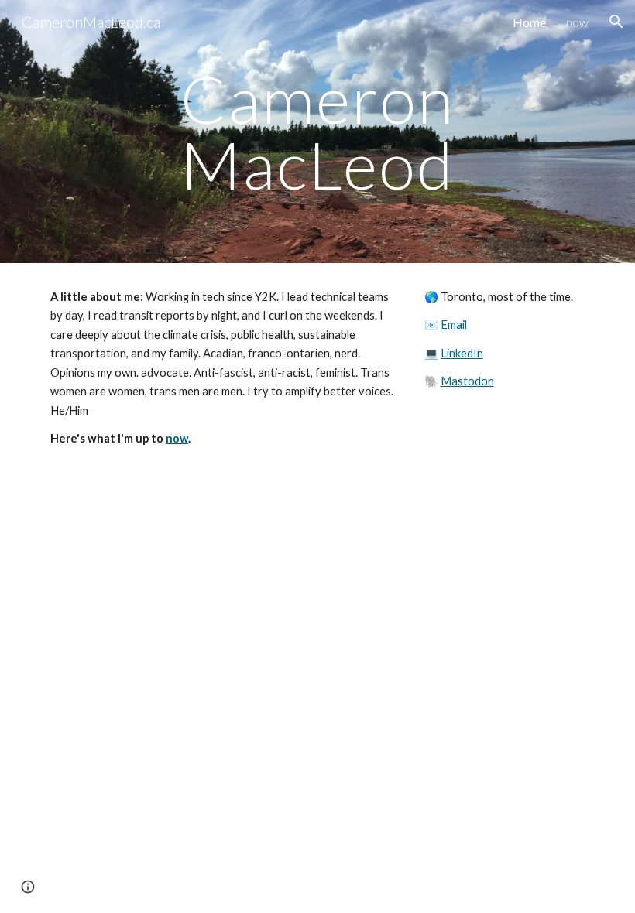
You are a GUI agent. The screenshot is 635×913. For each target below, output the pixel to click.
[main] (318, 132)
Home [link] (529, 22)
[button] (616, 21)
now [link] (577, 22)
